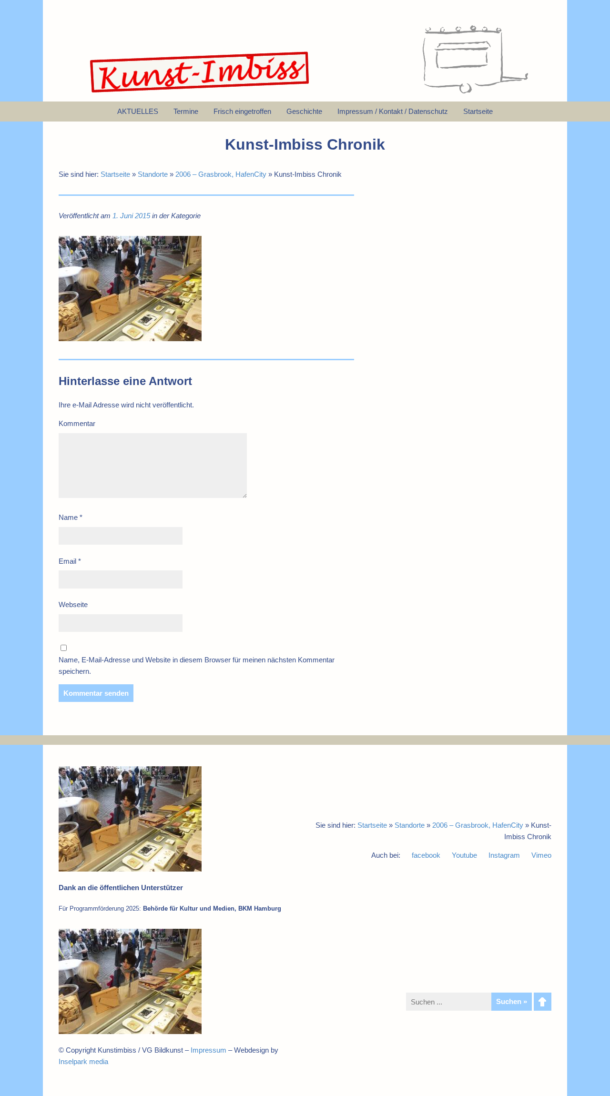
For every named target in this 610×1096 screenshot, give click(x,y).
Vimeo (541, 855)
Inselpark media (83, 1061)
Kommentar (77, 423)
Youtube (464, 855)
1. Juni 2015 (131, 216)
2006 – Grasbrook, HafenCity (220, 174)
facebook (426, 855)
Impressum (208, 1050)
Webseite (73, 604)
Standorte (153, 174)
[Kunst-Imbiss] (200, 93)
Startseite (115, 174)
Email (70, 561)
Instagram (504, 855)
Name (70, 517)
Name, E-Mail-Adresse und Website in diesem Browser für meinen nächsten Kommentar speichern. (197, 665)
